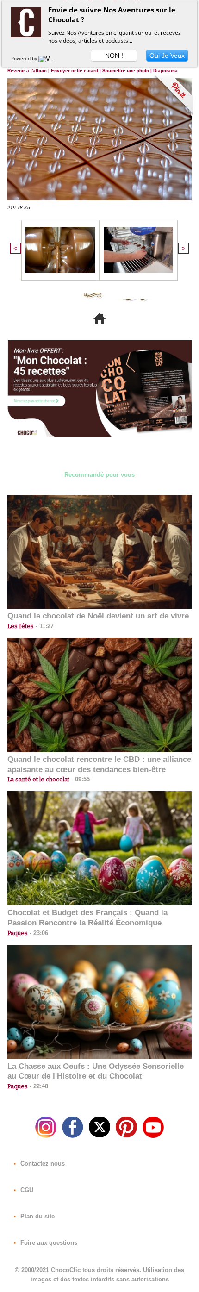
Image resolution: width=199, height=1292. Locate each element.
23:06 (38, 933)
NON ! (114, 55)
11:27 (44, 626)
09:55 (79, 779)
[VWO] (47, 58)
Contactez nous (42, 1163)
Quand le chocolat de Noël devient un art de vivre (98, 616)
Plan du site (37, 1216)
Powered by (24, 58)
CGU (26, 1189)
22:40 (38, 1086)
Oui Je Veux (167, 55)
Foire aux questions (48, 1242)
